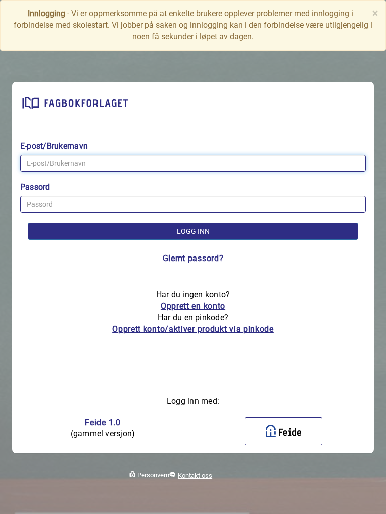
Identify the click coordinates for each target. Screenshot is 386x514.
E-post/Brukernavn (54, 146)
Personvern (153, 475)
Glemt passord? (193, 258)
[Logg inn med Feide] (283, 431)
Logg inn (193, 231)
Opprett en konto (193, 306)
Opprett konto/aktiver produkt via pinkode (193, 329)
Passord (35, 187)
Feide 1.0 (102, 422)
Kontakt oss (195, 475)
